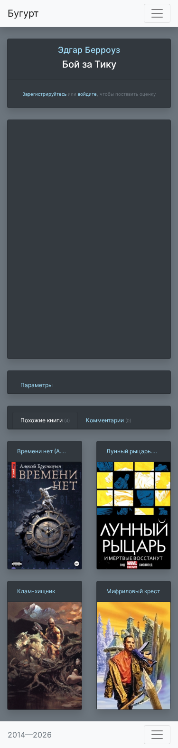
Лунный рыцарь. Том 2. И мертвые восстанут (130, 452)
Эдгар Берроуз (89, 50)
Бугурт (23, 13)
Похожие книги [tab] (45, 420)
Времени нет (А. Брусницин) (39, 452)
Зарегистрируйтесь (44, 94)
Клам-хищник (36, 591)
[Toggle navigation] (157, 13)
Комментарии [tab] (108, 420)
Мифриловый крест (133, 591)
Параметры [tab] (36, 385)
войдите (87, 94)
